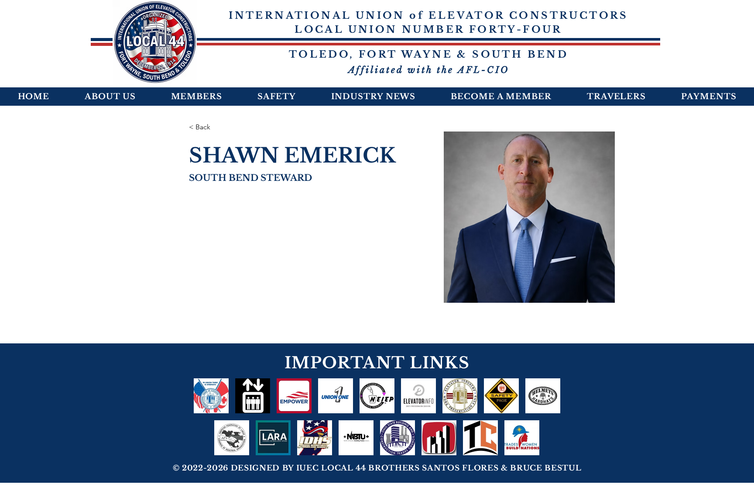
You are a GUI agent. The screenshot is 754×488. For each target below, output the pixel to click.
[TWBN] (521, 437)
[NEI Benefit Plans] (252, 395)
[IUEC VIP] (335, 395)
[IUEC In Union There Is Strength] (211, 395)
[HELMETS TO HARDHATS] (542, 395)
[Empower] (294, 395)
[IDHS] (314, 437)
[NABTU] (356, 437)
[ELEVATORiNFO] (418, 395)
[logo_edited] (459, 395)
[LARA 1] (273, 437)
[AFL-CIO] (231, 437)
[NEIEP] (377, 395)
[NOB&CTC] (480, 437)
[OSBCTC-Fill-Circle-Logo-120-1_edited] (397, 437)
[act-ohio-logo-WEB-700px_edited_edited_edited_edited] (439, 437)
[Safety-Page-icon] (501, 395)
